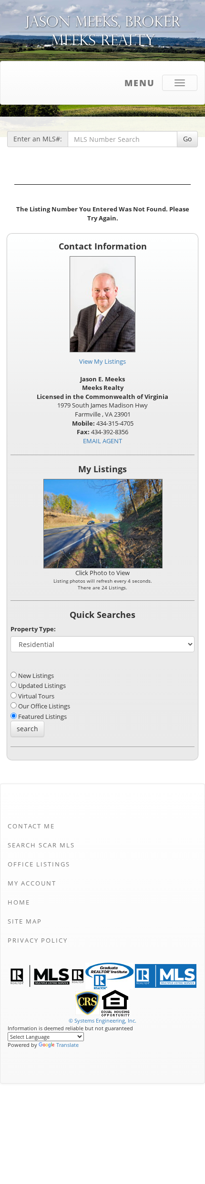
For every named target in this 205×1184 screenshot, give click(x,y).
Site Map (25, 921)
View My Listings (102, 361)
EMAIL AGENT (102, 441)
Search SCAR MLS (41, 845)
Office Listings (39, 864)
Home (19, 902)
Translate (67, 1044)
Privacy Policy (38, 940)
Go (187, 138)
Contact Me (31, 826)
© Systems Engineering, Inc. (102, 1020)
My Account (32, 883)
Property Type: (33, 629)
